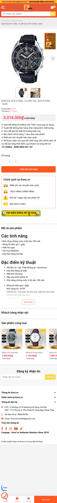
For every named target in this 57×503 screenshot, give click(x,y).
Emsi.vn (23, 441)
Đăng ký (50, 377)
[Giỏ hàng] (52, 7)
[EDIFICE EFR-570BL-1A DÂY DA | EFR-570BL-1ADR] (28, 58)
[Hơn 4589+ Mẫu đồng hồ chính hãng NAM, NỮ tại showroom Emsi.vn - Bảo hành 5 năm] (28, 1)
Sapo (41, 441)
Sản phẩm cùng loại (14, 323)
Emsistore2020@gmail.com (23, 418)
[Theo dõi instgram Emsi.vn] (10, 429)
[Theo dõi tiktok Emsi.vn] (21, 429)
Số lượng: (5, 155)
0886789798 (22, 414)
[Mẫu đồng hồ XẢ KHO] (21, 213)
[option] (28, 58)
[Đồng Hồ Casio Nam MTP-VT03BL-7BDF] (35, 339)
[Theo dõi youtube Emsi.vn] (16, 429)
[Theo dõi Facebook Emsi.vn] (2, 429)
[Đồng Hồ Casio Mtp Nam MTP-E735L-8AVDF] (11, 339)
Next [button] (53, 58)
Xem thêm (28, 302)
